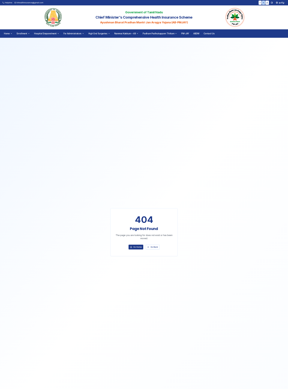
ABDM (196, 33)
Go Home (137, 247)
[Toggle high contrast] (272, 2)
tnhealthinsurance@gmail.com (30, 2)
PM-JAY (185, 33)
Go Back (154, 247)
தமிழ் (281, 2)
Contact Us (209, 33)
